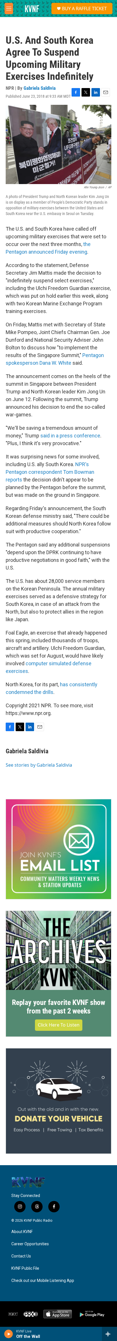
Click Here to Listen (59, 1025)
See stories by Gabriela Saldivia (39, 765)
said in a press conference (70, 436)
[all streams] (109, 1334)
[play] (8, 1334)
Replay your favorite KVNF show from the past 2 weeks (58, 1006)
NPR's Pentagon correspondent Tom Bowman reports (50, 472)
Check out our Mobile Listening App (42, 1281)
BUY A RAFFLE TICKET (84, 8)
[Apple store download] (57, 1314)
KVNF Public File (25, 1268)
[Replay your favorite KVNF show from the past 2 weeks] (58, 950)
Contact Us (21, 1256)
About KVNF (22, 1232)
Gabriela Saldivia (40, 88)
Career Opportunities (30, 1244)
